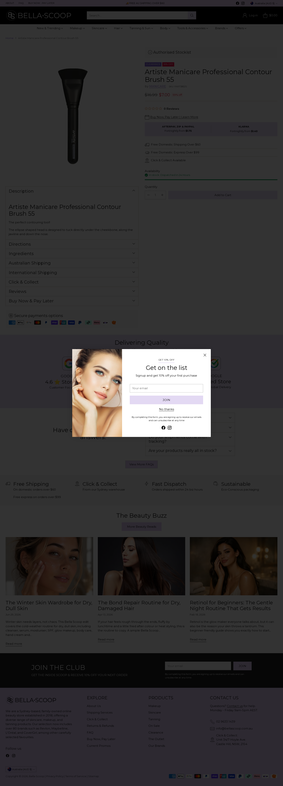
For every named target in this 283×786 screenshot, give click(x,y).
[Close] (204, 355)
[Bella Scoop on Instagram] (169, 428)
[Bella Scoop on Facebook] (163, 428)
